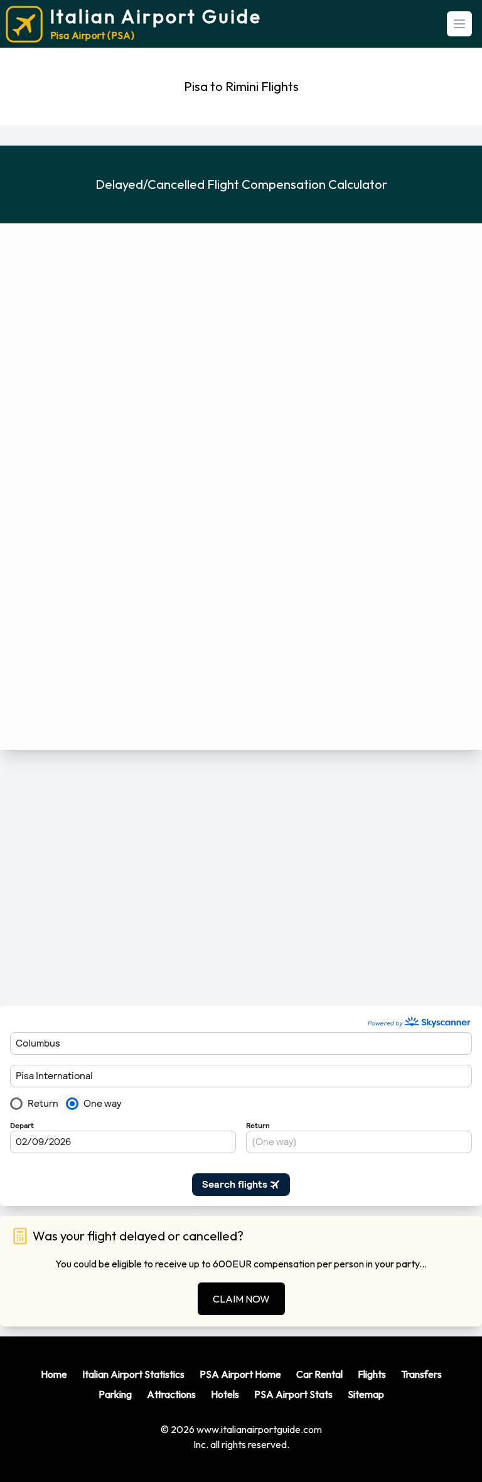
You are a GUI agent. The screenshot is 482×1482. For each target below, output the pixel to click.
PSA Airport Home (240, 1374)
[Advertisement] (241, 878)
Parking (115, 1394)
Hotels (225, 1394)
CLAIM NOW (241, 1299)
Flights (372, 1374)
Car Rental (319, 1374)
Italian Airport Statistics (133, 1374)
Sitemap (366, 1394)
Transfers (421, 1374)
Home (54, 1374)
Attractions (171, 1394)
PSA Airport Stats (293, 1394)
